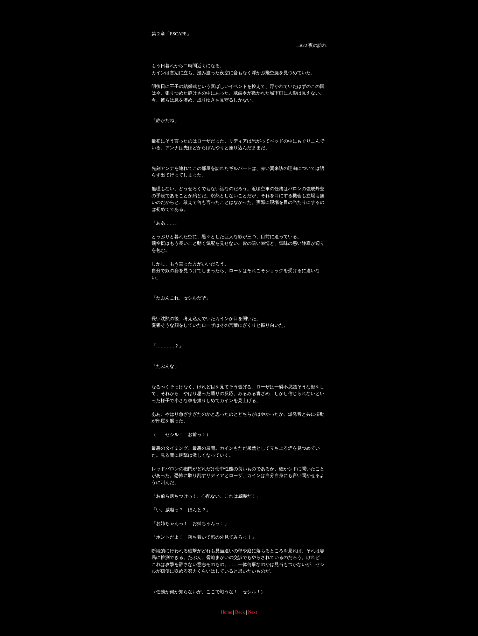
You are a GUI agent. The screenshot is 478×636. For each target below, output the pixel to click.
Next (252, 612)
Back (240, 612)
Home (226, 612)
